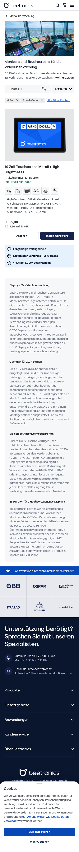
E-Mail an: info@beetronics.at (33, 669)
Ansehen (21, 235)
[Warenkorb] (64, 5)
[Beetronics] (18, 5)
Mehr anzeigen (64, 77)
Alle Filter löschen (58, 100)
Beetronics (26, 770)
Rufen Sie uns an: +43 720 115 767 (35, 656)
